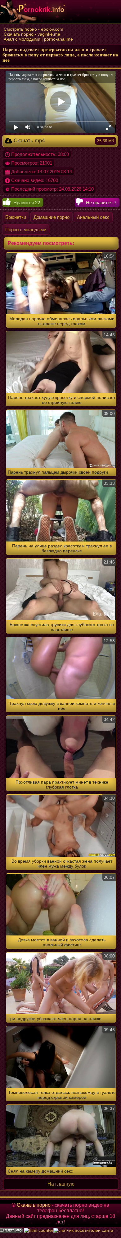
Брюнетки (15, 217)
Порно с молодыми (25, 229)
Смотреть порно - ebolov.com (33, 29)
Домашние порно (51, 217)
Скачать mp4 (63, 141)
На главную (60, 1184)
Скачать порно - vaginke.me (32, 34)
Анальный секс (93, 217)
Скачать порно (34, 1205)
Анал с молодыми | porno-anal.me (38, 39)
